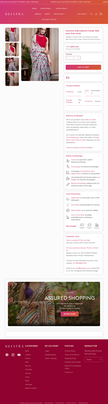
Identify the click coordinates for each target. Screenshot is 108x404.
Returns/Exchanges (79, 183)
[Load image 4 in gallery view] (12, 79)
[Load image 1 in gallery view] (12, 35)
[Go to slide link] (54, 304)
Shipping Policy (70, 358)
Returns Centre (30, 388)
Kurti (27, 362)
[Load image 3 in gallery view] (12, 64)
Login (47, 351)
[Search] (91, 14)
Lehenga (28, 384)
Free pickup (75, 167)
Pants (27, 381)
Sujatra (27, 403)
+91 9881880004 (80, 263)
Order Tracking (50, 358)
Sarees (27, 358)
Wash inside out (77, 210)
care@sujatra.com (82, 268)
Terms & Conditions (72, 355)
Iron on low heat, (78, 215)
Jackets (28, 355)
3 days (74, 160)
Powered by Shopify (36, 403)
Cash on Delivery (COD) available (79, 148)
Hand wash (75, 198)
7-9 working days (72, 137)
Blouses (28, 366)
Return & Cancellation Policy (73, 367)
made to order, (90, 120)
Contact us (69, 372)
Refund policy (49, 403)
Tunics (27, 377)
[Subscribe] (100, 359)
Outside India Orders (73, 362)
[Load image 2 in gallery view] (12, 49)
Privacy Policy (70, 351)
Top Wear (28, 369)
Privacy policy (59, 403)
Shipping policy (83, 403)
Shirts (27, 351)
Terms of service (71, 403)
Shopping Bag (50, 355)
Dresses (28, 373)
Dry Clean (75, 205)
